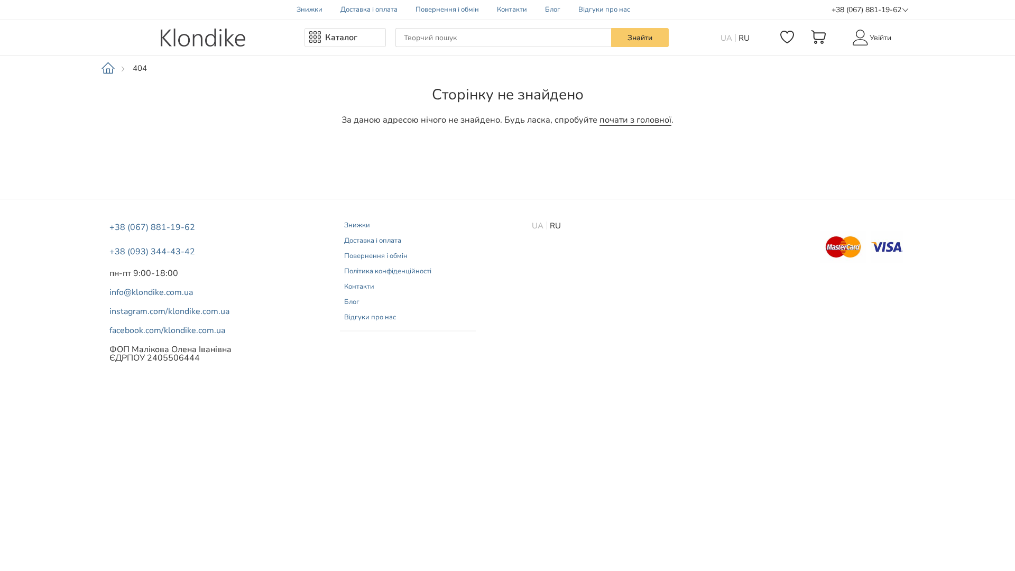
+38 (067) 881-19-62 (866, 10)
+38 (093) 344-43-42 (152, 251)
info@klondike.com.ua (151, 292)
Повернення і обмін (447, 9)
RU (744, 38)
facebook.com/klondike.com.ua (167, 330)
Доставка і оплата (369, 9)
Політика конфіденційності (387, 271)
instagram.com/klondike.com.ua (169, 311)
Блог (552, 9)
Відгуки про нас (604, 9)
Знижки (309, 9)
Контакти (512, 9)
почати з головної (635, 120)
